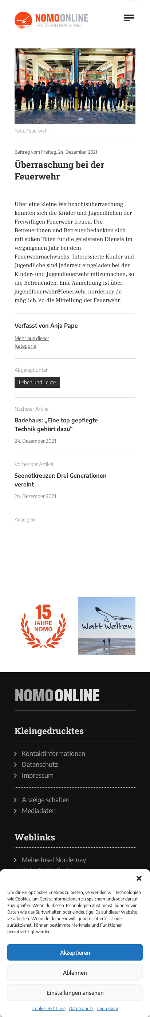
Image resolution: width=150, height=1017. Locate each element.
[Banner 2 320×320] (106, 562)
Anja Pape (64, 325)
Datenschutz (81, 1008)
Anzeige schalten (46, 799)
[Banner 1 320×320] (43, 562)
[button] (139, 878)
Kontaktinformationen (53, 753)
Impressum (107, 1008)
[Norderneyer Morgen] (52, 20)
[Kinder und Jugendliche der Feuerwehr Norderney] (75, 86)
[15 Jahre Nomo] (43, 626)
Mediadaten (39, 810)
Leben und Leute (37, 382)
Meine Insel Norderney (54, 859)
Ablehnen (75, 972)
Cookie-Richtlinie (49, 1008)
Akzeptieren (75, 952)
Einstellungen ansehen (75, 992)
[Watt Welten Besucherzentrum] (106, 626)
